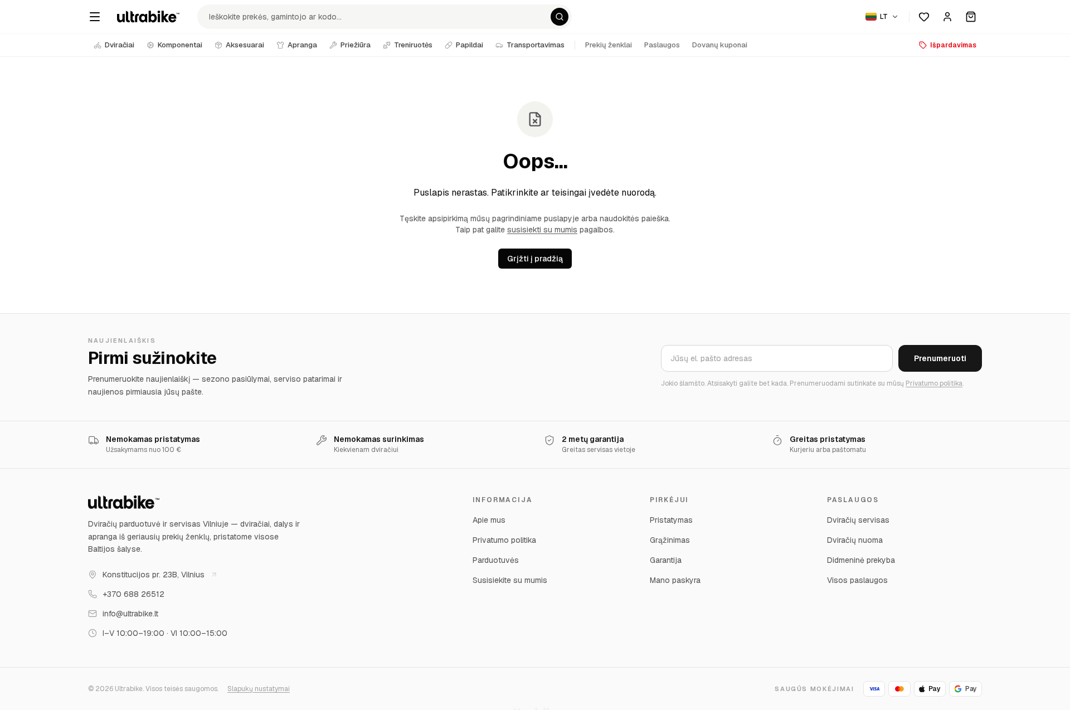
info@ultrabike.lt (130, 614)
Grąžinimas (670, 540)
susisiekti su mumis (542, 230)
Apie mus (489, 520)
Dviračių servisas (858, 520)
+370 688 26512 (133, 594)
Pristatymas (671, 520)
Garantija (666, 560)
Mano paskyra (675, 580)
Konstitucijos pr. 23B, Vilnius (154, 575)
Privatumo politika (934, 383)
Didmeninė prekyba (861, 560)
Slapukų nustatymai (258, 688)
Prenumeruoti (940, 358)
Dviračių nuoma (855, 540)
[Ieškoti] (559, 17)
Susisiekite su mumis (510, 580)
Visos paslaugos (857, 580)
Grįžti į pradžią (535, 259)
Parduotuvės (496, 560)
